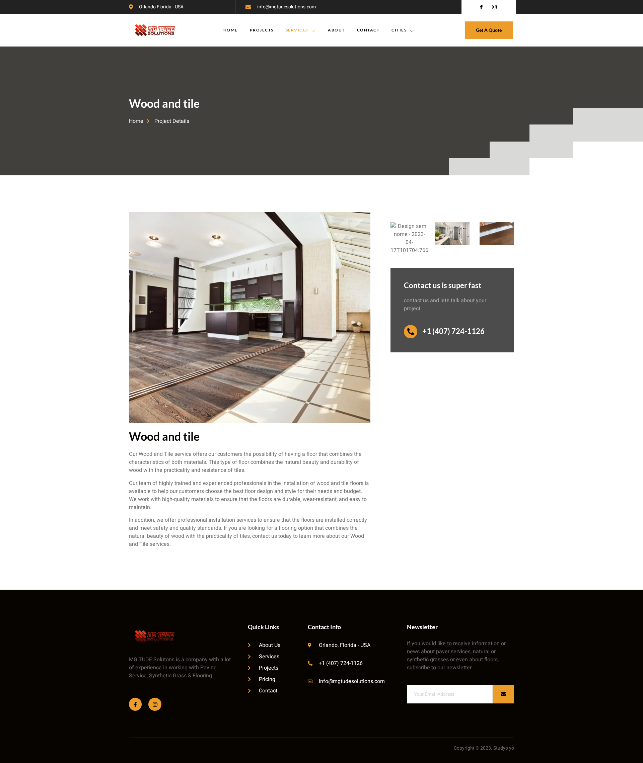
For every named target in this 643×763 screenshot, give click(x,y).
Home (230, 29)
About (336, 29)
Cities (399, 29)
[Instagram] (154, 704)
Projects (262, 29)
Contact (368, 29)
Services (297, 29)
